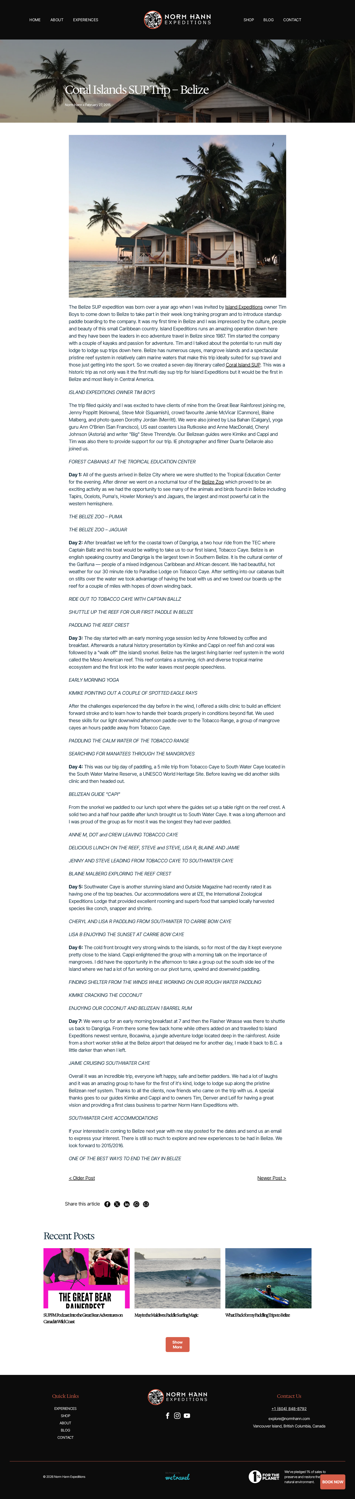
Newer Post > (271, 1178)
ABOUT (65, 1423)
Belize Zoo (213, 482)
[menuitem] (35, 20)
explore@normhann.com (289, 1418)
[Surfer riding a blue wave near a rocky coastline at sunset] (177, 1278)
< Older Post (82, 1178)
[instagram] (177, 1416)
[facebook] (167, 1416)
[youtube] (187, 1416)
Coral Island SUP (243, 365)
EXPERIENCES (65, 1408)
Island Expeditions (244, 307)
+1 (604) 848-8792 (289, 1408)
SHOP (65, 1415)
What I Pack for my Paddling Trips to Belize (257, 1315)
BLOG (65, 1430)
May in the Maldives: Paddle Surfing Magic (166, 1315)
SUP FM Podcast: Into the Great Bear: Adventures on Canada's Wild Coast (82, 1318)
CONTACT (65, 1437)
